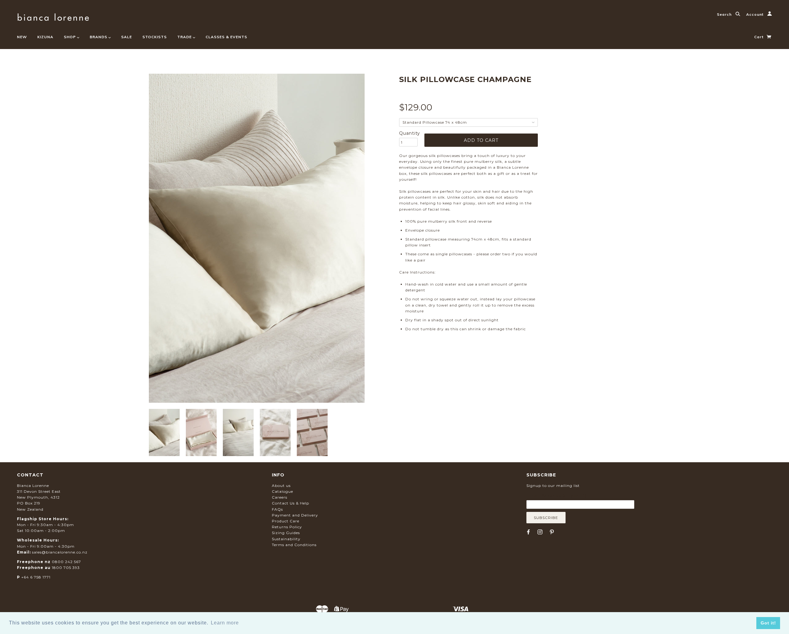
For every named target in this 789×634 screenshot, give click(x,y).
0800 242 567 (66, 561)
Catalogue (282, 491)
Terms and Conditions (294, 544)
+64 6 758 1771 (36, 577)
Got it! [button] (768, 622)
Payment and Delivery (295, 515)
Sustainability (286, 539)
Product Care (285, 521)
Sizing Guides (286, 532)
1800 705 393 (66, 567)
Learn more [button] (225, 622)
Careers (279, 497)
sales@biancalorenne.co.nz (60, 552)
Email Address (556, 495)
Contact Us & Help (290, 503)
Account (755, 14)
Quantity (408, 133)
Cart (759, 37)
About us (281, 485)
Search (725, 14)
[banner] (53, 16)
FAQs (277, 509)
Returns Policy (287, 527)
